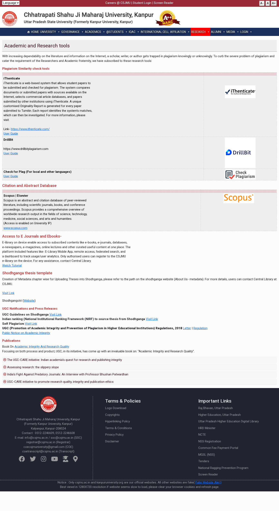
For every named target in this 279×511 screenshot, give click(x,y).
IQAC (132, 31)
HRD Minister (206, 428)
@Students (115, 31)
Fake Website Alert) (208, 482)
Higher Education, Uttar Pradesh (219, 415)
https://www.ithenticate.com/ (30, 129)
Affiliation (178, 31)
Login (244, 31)
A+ (274, 3)
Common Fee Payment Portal (218, 448)
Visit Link (8, 293)
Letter (187, 328)
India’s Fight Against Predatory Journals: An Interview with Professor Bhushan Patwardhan (67, 374)
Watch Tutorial (12, 265)
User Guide (10, 133)
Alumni (216, 31)
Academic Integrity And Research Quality (42, 346)
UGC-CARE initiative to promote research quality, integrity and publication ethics (60, 382)
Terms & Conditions (118, 428)
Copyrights (112, 415)
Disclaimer (112, 441)
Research (198, 31)
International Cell (155, 31)
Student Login (142, 3)
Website (29, 300)
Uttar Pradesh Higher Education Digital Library (228, 421)
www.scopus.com (15, 228)
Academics (93, 31)
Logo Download (115, 408)
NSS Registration (209, 441)
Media (231, 31)
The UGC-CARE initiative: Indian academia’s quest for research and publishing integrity (64, 360)
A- (261, 3)
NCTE (202, 434)
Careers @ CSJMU (117, 3)
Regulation (200, 328)
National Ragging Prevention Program (223, 468)
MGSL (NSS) (206, 454)
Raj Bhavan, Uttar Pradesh (215, 408)
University (48, 31)
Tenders (203, 461)
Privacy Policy (114, 434)
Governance (70, 31)
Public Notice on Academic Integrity (26, 333)
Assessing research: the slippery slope (33, 367)
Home (35, 31)
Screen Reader (163, 3)
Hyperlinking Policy (117, 421)
